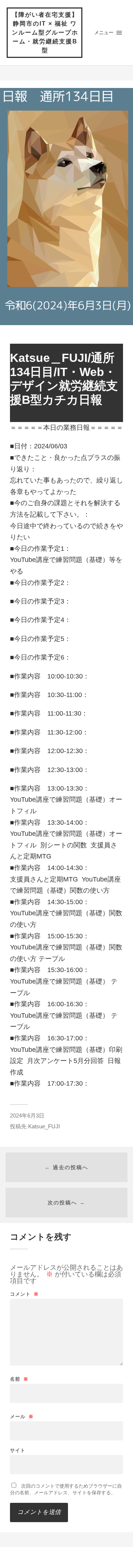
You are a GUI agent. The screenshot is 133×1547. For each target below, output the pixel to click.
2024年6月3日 (27, 1115)
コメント (24, 1294)
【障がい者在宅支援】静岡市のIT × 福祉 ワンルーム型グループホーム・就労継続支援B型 (45, 32)
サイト (17, 1450)
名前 (19, 1379)
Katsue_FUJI (44, 1126)
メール (22, 1416)
